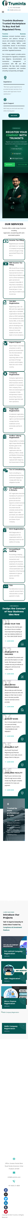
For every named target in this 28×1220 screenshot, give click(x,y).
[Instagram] (6, 1194)
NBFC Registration (12, 978)
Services (7, 956)
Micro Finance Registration (10, 1002)
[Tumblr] (6, 1207)
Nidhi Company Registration (11, 1027)
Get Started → (9, 164)
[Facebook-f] (6, 1190)
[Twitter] (6, 1199)
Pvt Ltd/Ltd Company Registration (13, 952)
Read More (14, 115)
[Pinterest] (6, 1212)
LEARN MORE (10, 641)
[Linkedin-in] (6, 1203)
